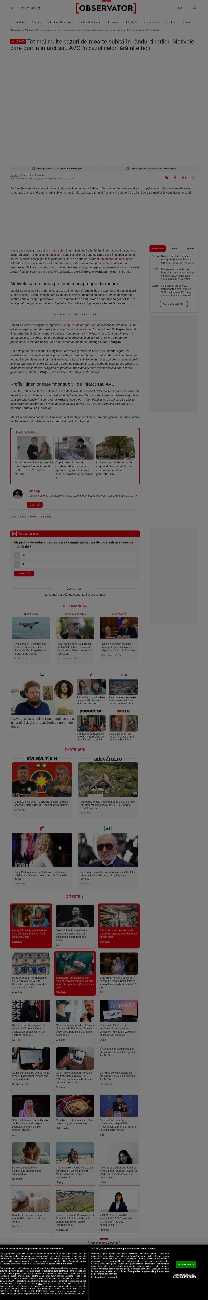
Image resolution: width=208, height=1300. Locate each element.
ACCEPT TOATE (186, 1264)
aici (40, 1283)
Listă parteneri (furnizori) (104, 1277)
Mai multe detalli (64, 1263)
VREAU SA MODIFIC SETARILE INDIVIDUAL (184, 1275)
